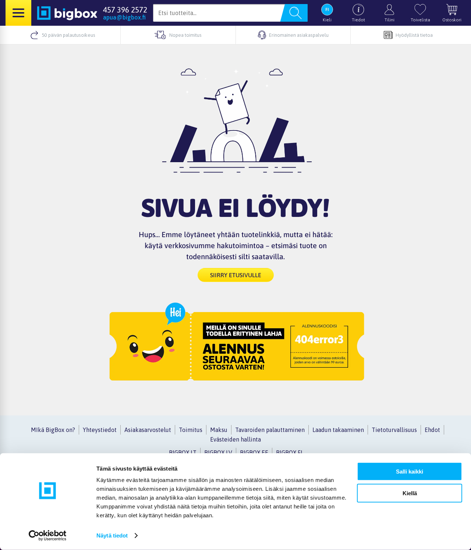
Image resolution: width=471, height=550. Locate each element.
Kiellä (410, 493)
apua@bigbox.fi (124, 17)
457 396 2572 (125, 9)
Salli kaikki (409, 471)
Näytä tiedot (112, 535)
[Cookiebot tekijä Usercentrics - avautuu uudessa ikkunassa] (47, 535)
